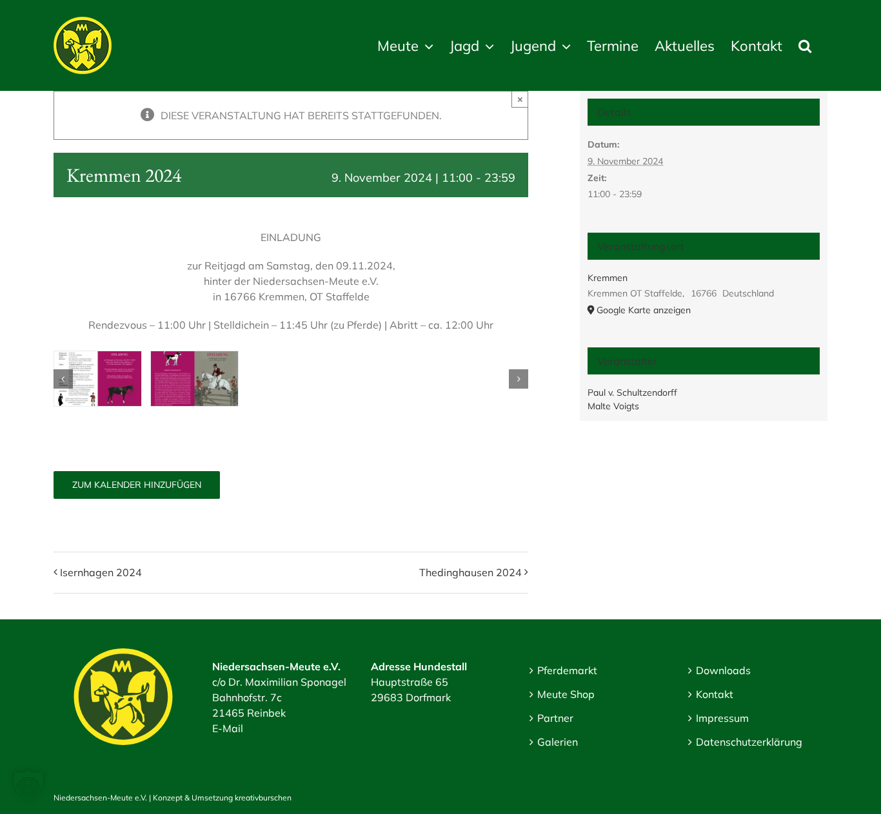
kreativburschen (263, 797)
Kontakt (714, 694)
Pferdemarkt (567, 670)
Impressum (722, 718)
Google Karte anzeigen (644, 310)
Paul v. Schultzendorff (632, 392)
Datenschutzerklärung (749, 741)
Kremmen (608, 278)
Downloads (723, 670)
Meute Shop (566, 694)
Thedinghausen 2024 (470, 572)
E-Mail (227, 728)
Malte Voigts (613, 406)
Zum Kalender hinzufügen (136, 485)
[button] (804, 45)
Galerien (557, 741)
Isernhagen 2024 (101, 572)
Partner (555, 718)
